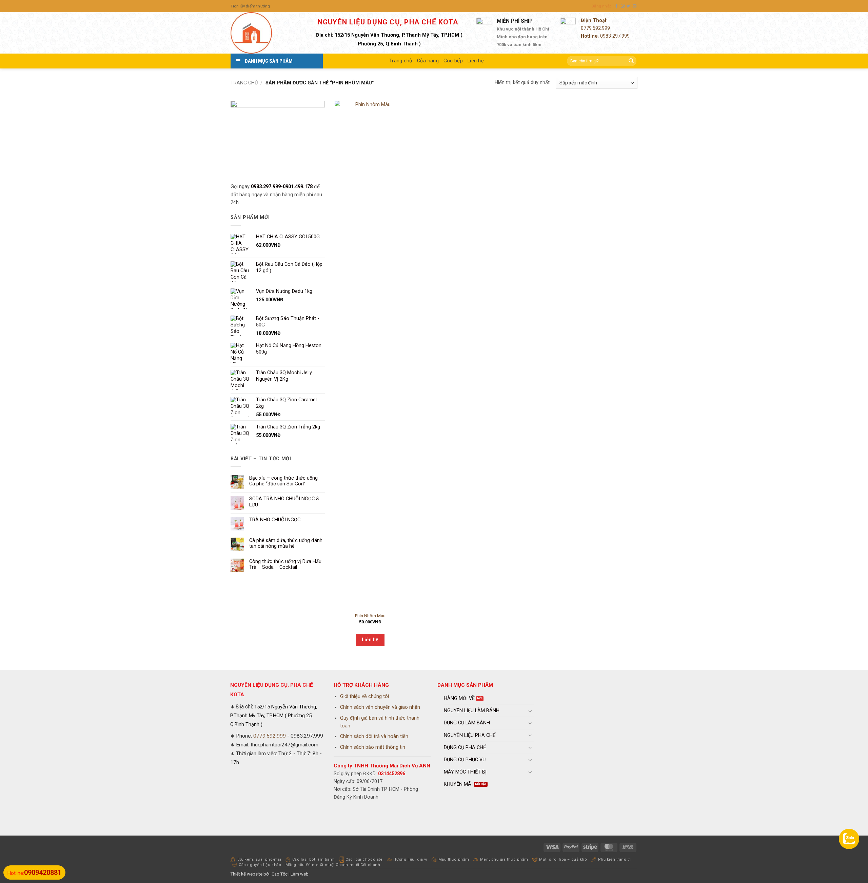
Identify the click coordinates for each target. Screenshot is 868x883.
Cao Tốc (280, 874)
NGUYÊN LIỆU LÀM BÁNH (471, 711)
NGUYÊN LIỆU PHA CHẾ (469, 735)
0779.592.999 (595, 28)
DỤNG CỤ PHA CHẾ (465, 747)
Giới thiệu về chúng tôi (364, 696)
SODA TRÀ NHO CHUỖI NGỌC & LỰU (284, 501)
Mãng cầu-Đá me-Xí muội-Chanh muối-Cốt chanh (332, 865)
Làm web (300, 874)
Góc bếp (453, 61)
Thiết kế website (246, 874)
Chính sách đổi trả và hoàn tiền (374, 736)
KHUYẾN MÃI (458, 784)
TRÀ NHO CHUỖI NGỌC (274, 520)
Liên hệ (476, 61)
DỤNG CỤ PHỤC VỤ (465, 760)
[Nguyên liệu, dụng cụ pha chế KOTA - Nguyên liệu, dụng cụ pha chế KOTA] (264, 33)
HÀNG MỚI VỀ (459, 698)
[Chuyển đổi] (530, 711)
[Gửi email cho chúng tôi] (634, 6)
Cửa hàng (428, 61)
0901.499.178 (298, 186)
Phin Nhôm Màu (370, 615)
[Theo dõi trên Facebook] (616, 6)
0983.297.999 (266, 186)
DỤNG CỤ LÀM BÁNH (467, 723)
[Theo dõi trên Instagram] (623, 6)
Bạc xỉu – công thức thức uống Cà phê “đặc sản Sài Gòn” (283, 481)
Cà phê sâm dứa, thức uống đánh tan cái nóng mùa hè (285, 543)
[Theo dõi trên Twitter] (628, 6)
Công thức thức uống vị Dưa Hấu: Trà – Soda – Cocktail (285, 564)
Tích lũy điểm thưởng (250, 6)
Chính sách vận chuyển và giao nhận (380, 707)
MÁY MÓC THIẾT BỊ (465, 772)
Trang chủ (400, 61)
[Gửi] (631, 61)
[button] (601, 6)
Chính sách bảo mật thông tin (372, 747)
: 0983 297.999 (605, 36)
